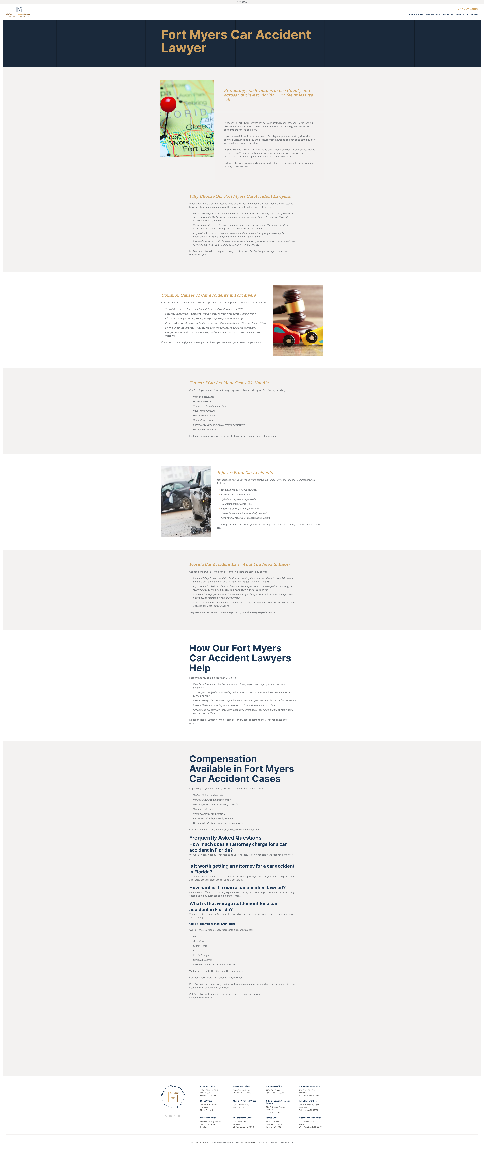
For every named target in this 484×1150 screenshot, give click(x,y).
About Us (460, 14)
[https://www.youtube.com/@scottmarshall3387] (179, 1116)
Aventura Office (207, 1086)
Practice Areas (416, 14)
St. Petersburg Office (242, 1118)
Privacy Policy (287, 1142)
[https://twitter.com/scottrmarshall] (166, 1116)
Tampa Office (272, 1118)
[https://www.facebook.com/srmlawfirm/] (162, 1116)
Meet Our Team (433, 14)
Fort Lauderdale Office (309, 1086)
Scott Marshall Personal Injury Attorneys (223, 1142)
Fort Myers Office (274, 1086)
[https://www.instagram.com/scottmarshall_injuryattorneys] (175, 1116)
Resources (448, 14)
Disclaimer (263, 1142)
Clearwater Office (241, 1086)
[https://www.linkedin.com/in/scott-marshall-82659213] (170, 1116)
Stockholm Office (208, 1118)
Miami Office (206, 1101)
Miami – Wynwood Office (244, 1101)
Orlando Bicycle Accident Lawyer (278, 1102)
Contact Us (472, 14)
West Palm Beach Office (310, 1118)
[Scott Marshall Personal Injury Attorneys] (25, 12)
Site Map (274, 1142)
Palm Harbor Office (308, 1101)
